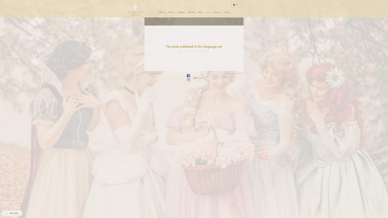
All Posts (149, 21)
